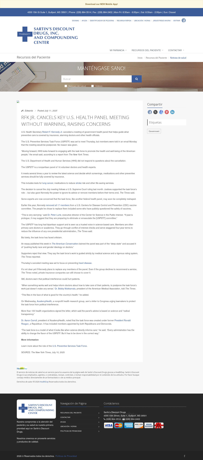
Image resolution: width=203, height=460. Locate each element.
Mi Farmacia (117, 50)
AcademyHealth (44, 301)
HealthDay (44, 381)
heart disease (85, 262)
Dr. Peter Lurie (54, 214)
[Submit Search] (137, 78)
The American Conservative (65, 243)
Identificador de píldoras (102, 20)
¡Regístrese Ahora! (162, 20)
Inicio (140, 57)
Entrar (176, 20)
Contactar (175, 50)
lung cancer (47, 182)
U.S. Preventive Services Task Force (69, 345)
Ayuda (84, 20)
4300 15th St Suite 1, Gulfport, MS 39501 (47, 12)
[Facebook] (184, 20)
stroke (79, 182)
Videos (98, 85)
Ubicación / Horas (142, 20)
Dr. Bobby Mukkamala (65, 288)
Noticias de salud (77, 85)
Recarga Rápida (124, 20)
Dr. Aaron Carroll (29, 320)
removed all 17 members (57, 205)
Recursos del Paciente (146, 50)
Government (154, 131)
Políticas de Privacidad (71, 431)
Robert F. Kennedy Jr (52, 131)
